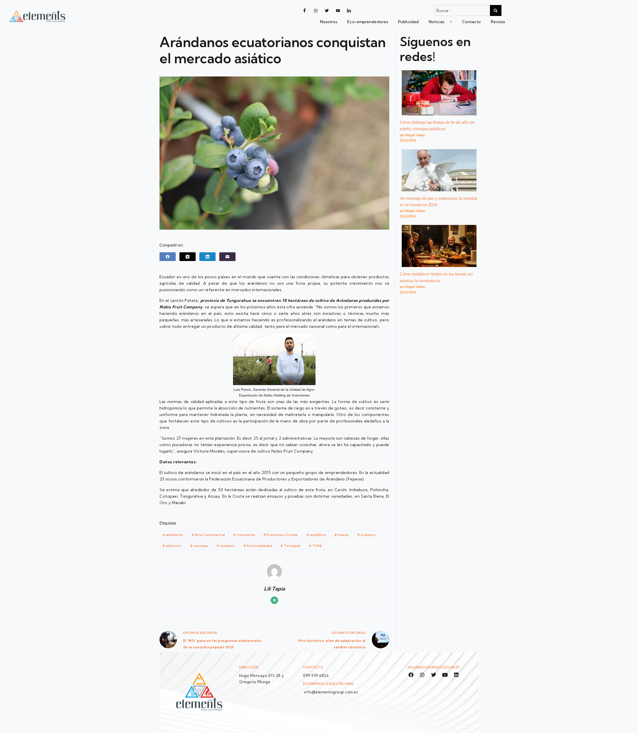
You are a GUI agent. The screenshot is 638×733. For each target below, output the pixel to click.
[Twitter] (326, 10)
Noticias (436, 21)
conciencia (244, 535)
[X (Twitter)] (187, 256)
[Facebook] (304, 10)
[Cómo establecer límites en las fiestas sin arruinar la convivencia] (439, 246)
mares (341, 535)
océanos (366, 535)
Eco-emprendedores (367, 21)
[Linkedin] (456, 674)
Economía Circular (280, 535)
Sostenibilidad (257, 545)
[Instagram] (315, 10)
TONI (315, 545)
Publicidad (408, 21)
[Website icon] (274, 600)
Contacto (471, 21)
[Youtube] (338, 10)
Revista (498, 21)
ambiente (172, 535)
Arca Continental (208, 535)
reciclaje (199, 545)
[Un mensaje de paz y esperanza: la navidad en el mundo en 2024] (439, 170)
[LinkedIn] (349, 10)
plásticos (172, 545)
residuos (226, 545)
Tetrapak (291, 545)
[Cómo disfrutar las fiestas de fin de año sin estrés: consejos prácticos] (439, 92)
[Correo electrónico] (227, 256)
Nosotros (328, 21)
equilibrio (316, 535)
